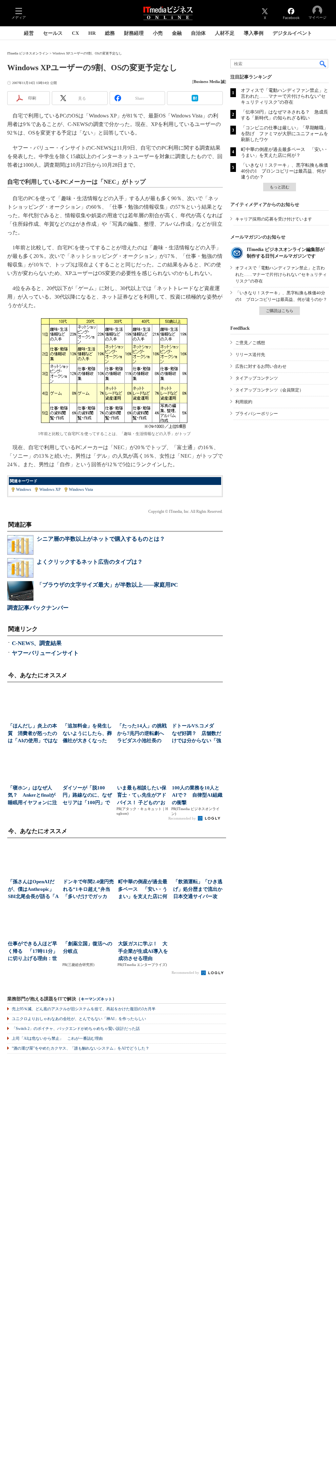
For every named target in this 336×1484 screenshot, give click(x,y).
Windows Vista (81, 489)
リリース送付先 (250, 354)
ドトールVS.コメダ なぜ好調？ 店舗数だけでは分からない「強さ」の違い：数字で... (196, 733)
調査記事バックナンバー (38, 608)
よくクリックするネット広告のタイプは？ (90, 562)
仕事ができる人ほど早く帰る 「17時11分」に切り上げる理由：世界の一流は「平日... (33, 951)
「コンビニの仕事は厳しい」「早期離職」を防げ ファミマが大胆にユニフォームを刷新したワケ (284, 133)
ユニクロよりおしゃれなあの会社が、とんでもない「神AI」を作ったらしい (79, 1018)
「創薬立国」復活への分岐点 (87, 947)
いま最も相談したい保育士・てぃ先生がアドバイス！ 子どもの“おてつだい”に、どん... (141, 795)
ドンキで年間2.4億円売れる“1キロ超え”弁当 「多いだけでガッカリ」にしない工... (89, 889)
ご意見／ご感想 (250, 342)
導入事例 (253, 33)
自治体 (198, 33)
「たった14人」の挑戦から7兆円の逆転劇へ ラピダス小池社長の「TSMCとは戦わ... (142, 733)
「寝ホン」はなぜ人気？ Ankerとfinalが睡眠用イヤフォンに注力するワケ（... (32, 795)
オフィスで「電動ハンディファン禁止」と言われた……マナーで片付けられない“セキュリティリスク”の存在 (284, 96)
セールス (53, 33)
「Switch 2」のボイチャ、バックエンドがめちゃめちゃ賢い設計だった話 (76, 1028)
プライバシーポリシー (256, 413)
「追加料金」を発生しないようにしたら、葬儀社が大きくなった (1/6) (87, 733)
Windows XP (50, 489)
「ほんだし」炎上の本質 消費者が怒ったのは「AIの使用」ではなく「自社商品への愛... (33, 733)
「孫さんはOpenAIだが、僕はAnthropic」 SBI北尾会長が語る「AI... (33, 889)
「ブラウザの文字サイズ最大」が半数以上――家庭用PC (107, 585)
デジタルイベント (292, 33)
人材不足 (225, 33)
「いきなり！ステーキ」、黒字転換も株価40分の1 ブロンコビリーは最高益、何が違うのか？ (284, 171)
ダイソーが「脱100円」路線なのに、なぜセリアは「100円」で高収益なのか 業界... (87, 795)
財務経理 (134, 33)
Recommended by (182, 818)
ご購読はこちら (279, 310)
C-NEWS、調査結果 (37, 643)
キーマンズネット (96, 999)
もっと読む (279, 187)
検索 (323, 63)
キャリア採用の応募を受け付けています (273, 219)
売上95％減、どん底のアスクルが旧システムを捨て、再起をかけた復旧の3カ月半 (84, 1009)
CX (75, 33)
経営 (29, 33)
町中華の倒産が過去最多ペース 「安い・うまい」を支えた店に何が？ (142, 889)
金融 (177, 33)
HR (92, 33)
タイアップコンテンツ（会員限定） (269, 389)
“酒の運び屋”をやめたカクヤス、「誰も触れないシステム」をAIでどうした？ (80, 1048)
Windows (23, 489)
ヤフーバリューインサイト (45, 653)
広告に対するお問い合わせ (260, 366)
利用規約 (243, 401)
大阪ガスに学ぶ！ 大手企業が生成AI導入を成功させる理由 (143, 951)
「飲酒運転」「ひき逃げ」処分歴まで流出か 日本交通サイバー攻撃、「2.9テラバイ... (199, 889)
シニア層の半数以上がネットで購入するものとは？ (101, 539)
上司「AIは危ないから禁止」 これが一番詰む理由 (57, 1038)
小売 (158, 33)
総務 (110, 33)
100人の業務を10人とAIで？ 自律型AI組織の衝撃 (197, 795)
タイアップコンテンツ (256, 378)
